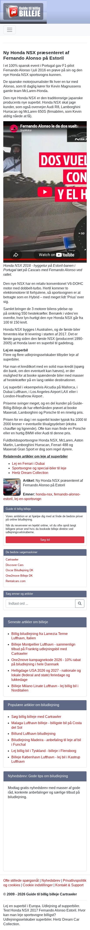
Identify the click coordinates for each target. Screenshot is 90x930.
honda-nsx (44, 494)
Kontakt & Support (69, 885)
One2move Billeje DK (19, 575)
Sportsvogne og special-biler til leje (39, 468)
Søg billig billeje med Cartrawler (36, 716)
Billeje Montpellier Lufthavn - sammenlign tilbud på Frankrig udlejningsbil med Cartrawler (43, 649)
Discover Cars (15, 565)
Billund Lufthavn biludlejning (33, 733)
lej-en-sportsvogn (27, 499)
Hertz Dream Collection (30, 473)
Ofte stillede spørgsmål (21, 880)
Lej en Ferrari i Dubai (28, 463)
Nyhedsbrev (51, 880)
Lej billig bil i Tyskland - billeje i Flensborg (43, 751)
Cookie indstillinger (38, 885)
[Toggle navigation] (9, 29)
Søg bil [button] (45, 539)
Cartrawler (12, 559)
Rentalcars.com (16, 581)
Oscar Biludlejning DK (19, 570)
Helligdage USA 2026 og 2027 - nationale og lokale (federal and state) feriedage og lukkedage (46, 675)
